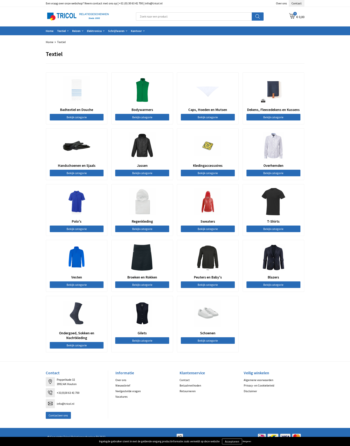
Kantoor (136, 31)
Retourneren (188, 391)
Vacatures (121, 396)
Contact (296, 3)
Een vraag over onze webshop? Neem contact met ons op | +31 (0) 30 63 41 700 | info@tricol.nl (104, 3)
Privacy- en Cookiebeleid (259, 385)
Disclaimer (250, 391)
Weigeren (247, 441)
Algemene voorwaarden (258, 380)
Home (49, 31)
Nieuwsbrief (122, 385)
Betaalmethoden (190, 385)
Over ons (281, 3)
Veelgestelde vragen (128, 391)
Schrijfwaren (116, 31)
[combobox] (194, 16)
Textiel (61, 31)
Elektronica (94, 31)
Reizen (76, 31)
